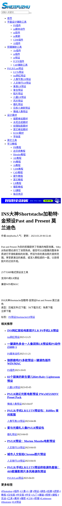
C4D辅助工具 (20, 65)
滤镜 (56, 491)
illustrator (6, 502)
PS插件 (17, 25)
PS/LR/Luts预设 (15, 68)
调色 (43, 491)
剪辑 (36, 498)
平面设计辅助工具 (16, 22)
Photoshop (6, 491)
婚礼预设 (18, 104)
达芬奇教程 (19, 151)
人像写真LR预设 (22, 79)
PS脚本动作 (13, 353)
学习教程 (12, 144)
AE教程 (17, 158)
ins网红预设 (19, 75)
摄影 (23, 498)
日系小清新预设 (21, 108)
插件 (16, 491)
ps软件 (16, 32)
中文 (28, 495)
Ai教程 (16, 165)
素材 (16, 498)
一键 (29, 491)
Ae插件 (17, 50)
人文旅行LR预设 (22, 83)
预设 (36, 491)
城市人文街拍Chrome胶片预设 (26, 454)
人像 (23, 491)
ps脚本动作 (19, 29)
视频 (48, 495)
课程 (54, 495)
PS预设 (12, 317)
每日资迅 (18, 194)
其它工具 (12, 140)
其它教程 (18, 179)
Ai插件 (16, 43)
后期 (49, 491)
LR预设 (31, 317)
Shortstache (21, 317)
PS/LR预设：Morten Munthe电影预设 (31, 441)
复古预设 (18, 90)
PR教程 (17, 147)
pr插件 (16, 54)
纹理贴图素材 (20, 126)
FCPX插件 (18, 61)
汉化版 (11, 495)
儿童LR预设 (19, 97)
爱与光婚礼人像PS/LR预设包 (25, 427)
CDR (29, 498)
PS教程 (17, 161)
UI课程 (17, 190)
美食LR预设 (19, 86)
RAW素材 (18, 133)
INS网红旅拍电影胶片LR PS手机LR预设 (33, 330)
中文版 (20, 495)
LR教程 (17, 183)
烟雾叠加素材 (20, 118)
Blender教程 (19, 154)
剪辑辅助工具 (14, 47)
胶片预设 (18, 93)
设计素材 (12, 115)
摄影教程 (18, 187)
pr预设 (16, 57)
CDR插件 (18, 40)
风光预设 (18, 100)
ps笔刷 (16, 36)
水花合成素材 (20, 122)
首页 (9, 18)
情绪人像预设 (20, 111)
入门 (34, 495)
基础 (41, 495)
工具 (10, 498)
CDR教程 (18, 169)
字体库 (16, 136)
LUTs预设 (18, 72)
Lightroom (45, 498)
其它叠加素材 (20, 129)
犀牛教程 (18, 176)
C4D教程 (18, 172)
